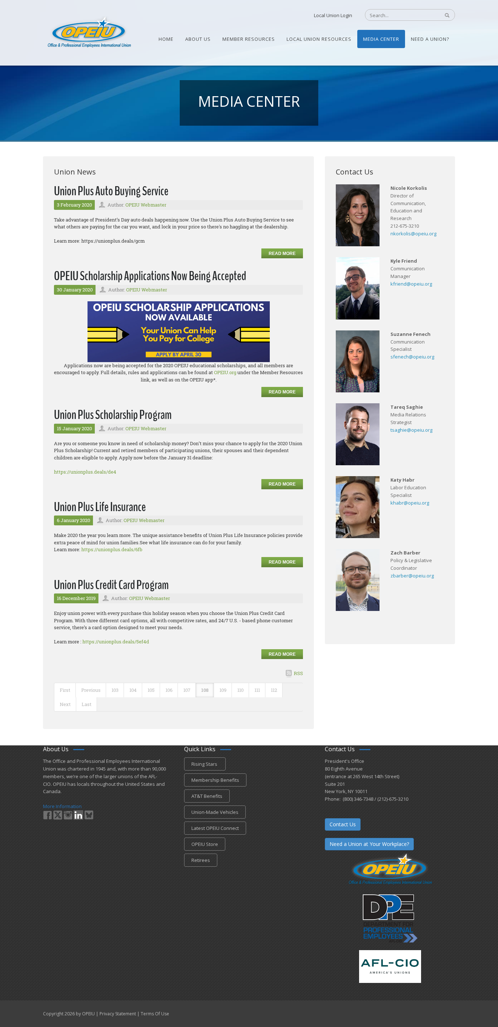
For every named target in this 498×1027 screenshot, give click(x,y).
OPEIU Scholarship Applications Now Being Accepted (150, 276)
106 (169, 690)
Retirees (200, 860)
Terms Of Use (155, 1014)
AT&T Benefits (206, 796)
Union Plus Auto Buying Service (111, 191)
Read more (282, 253)
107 (186, 690)
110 (240, 690)
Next (65, 704)
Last (87, 704)
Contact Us (343, 824)
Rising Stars (204, 764)
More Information (62, 806)
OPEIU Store (204, 844)
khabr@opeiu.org (409, 502)
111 (257, 690)
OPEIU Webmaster (145, 204)
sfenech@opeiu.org (412, 356)
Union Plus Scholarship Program (113, 414)
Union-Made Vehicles (214, 812)
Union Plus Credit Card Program (111, 584)
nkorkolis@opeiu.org (413, 233)
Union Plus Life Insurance (100, 507)
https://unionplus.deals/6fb (112, 549)
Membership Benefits (215, 780)
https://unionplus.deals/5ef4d (115, 641)
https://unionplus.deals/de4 (85, 472)
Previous (91, 690)
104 (133, 690)
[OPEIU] (89, 32)
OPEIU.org (225, 372)
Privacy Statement (118, 1014)
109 (222, 690)
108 (205, 690)
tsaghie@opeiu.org (411, 430)
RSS (298, 673)
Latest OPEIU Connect (215, 828)
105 (151, 690)
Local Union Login (333, 15)
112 (274, 690)
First (65, 690)
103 (115, 690)
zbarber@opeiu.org (412, 575)
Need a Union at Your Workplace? (369, 843)
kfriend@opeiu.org (411, 284)
